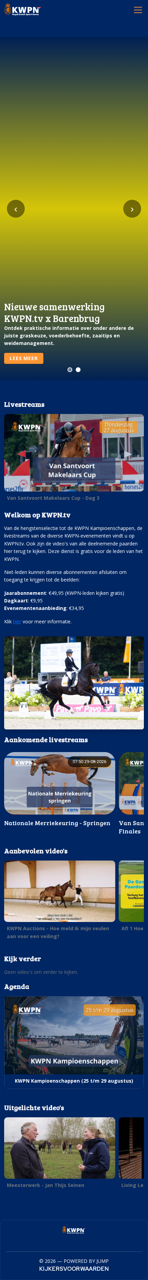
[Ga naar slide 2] (78, 369)
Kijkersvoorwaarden (74, 1268)
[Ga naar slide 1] (69, 369)
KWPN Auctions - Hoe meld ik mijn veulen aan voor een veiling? (58, 932)
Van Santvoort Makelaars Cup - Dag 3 (53, 498)
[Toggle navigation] (137, 9)
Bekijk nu (23, 358)
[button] (74, 459)
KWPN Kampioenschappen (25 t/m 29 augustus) (74, 1080)
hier (17, 621)
